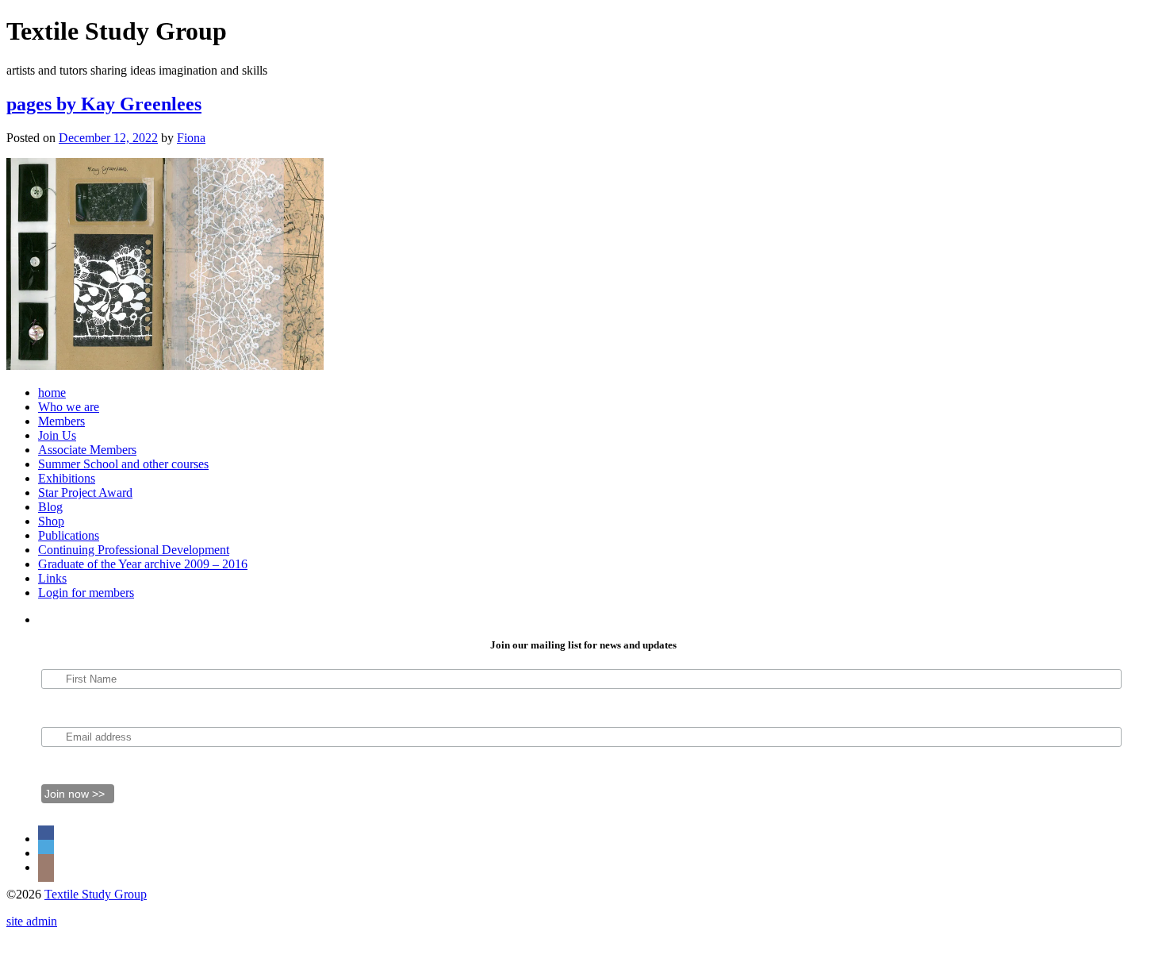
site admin (31, 921)
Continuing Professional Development (133, 549)
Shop (51, 521)
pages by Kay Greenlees (103, 104)
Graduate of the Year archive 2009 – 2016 (142, 564)
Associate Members (87, 449)
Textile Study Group (95, 894)
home (52, 392)
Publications (68, 535)
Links (52, 578)
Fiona (191, 137)
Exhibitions (66, 478)
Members (61, 421)
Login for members (86, 592)
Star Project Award (85, 492)
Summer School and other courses (123, 464)
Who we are (68, 407)
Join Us (57, 435)
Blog (50, 507)
